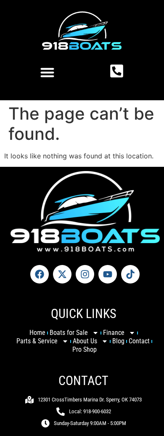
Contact (139, 341)
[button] (47, 72)
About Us (85, 341)
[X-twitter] (62, 274)
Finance (113, 333)
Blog (118, 341)
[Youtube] (107, 274)
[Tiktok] (130, 274)
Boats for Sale (69, 333)
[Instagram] (85, 274)
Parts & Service (37, 341)
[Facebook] (39, 274)
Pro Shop (84, 349)
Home (37, 333)
